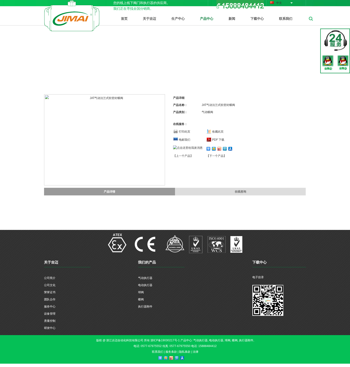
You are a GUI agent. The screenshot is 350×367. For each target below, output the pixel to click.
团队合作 (49, 299)
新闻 (232, 18)
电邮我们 (184, 139)
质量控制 (49, 320)
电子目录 (258, 277)
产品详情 (109, 191)
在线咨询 (240, 191)
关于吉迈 (149, 18)
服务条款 (171, 351)
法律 (195, 351)
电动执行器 (145, 285)
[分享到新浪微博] (219, 149)
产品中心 (206, 18)
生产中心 (178, 18)
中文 (279, 3)
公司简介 (49, 278)
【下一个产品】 (216, 156)
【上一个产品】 (183, 156)
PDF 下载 (218, 139)
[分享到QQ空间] (214, 149)
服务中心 (49, 306)
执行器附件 (145, 306)
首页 (124, 18)
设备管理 (49, 313)
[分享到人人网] (230, 149)
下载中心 (257, 18)
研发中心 (49, 328)
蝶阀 (141, 299)
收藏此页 (218, 131)
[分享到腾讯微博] (225, 149)
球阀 (141, 292)
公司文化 (49, 285)
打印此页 (184, 131)
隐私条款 (184, 351)
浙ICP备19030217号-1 (165, 340)
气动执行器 (145, 278)
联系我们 (285, 18)
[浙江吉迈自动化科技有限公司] (72, 3)
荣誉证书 (49, 292)
